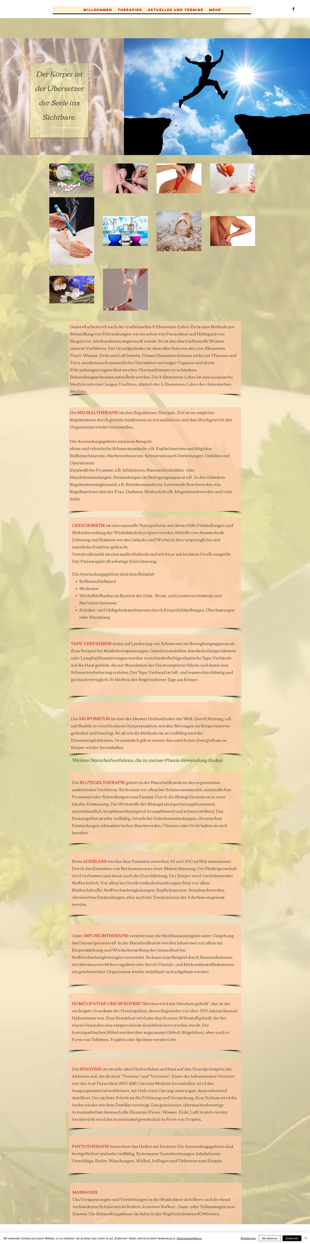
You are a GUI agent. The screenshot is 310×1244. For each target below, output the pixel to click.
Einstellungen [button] (248, 1238)
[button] (130, 9)
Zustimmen (292, 1238)
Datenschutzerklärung (189, 1238)
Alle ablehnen (269, 1238)
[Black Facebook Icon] (293, 9)
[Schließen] (306, 1238)
